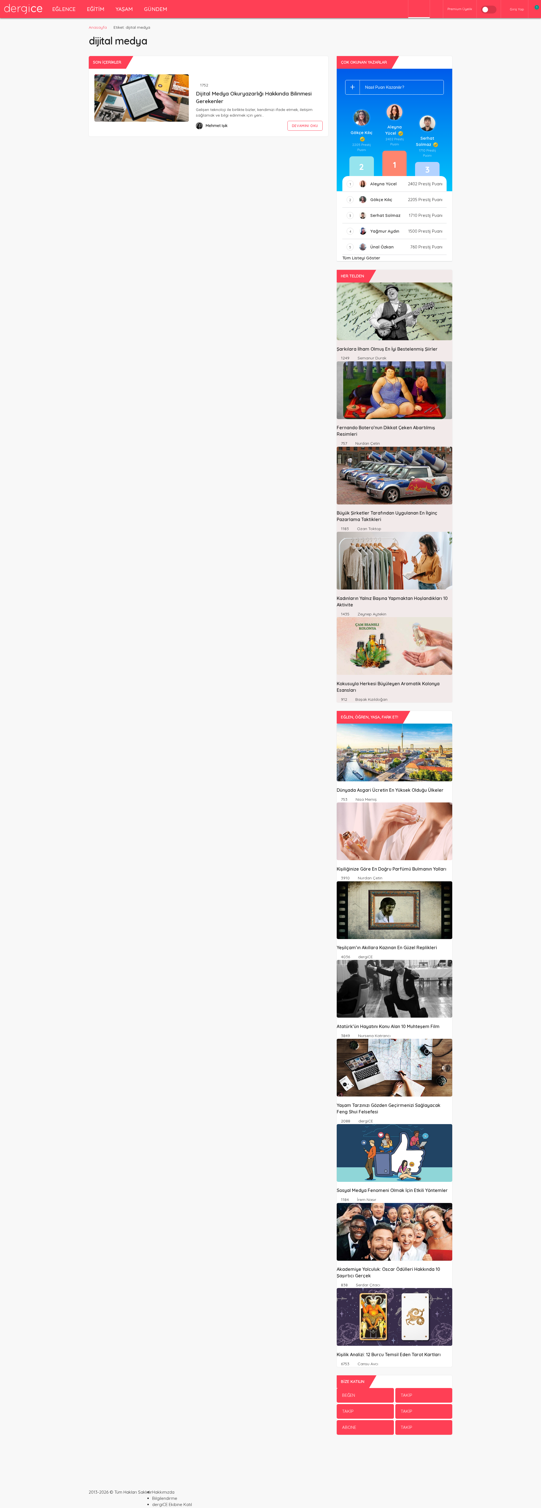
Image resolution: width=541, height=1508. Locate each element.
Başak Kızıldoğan (370, 699)
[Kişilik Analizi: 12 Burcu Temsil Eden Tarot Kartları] (394, 1317)
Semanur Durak (371, 358)
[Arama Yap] (436, 9)
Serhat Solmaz (425, 141)
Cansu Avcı (367, 1363)
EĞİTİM (95, 9)
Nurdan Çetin (367, 443)
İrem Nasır (366, 1199)
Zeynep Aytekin (371, 614)
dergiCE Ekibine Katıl (172, 1504)
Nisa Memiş (365, 799)
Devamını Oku (305, 126)
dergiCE (365, 956)
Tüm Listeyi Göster (361, 258)
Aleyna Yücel (393, 130)
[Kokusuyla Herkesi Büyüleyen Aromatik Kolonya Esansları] (394, 646)
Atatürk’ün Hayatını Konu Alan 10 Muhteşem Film (388, 1026)
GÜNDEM (155, 9)
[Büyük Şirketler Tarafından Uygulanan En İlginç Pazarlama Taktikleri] (394, 475)
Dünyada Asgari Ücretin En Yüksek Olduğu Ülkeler (390, 790)
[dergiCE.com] (23, 9)
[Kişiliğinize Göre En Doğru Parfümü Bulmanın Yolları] (394, 831)
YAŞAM (124, 9)
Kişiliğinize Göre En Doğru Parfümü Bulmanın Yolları (391, 869)
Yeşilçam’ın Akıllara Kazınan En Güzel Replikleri (387, 948)
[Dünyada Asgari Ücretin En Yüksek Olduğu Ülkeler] (394, 752)
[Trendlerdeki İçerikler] (419, 9)
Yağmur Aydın (384, 231)
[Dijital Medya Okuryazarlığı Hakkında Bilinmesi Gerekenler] (141, 98)
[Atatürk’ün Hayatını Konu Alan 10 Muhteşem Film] (394, 989)
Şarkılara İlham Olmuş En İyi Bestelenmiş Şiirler (387, 349)
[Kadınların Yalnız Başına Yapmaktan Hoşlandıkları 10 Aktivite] (394, 561)
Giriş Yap (517, 9)
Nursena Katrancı (374, 1035)
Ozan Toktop (368, 528)
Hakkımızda (163, 1492)
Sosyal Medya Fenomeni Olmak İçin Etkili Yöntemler (392, 1190)
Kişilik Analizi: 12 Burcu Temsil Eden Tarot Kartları (389, 1354)
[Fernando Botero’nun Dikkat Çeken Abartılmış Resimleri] (394, 390)
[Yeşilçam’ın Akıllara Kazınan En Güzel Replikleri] (394, 910)
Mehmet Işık (217, 125)
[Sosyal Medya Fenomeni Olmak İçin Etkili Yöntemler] (394, 1153)
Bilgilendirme (164, 1498)
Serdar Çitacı (367, 1284)
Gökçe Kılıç (362, 132)
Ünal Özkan (382, 247)
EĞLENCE (64, 9)
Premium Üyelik (459, 9)
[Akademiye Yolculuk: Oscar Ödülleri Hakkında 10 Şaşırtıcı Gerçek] (394, 1232)
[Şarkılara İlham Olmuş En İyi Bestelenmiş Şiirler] (394, 311)
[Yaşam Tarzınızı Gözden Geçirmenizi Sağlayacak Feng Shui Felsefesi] (394, 1067)
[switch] (488, 10)
